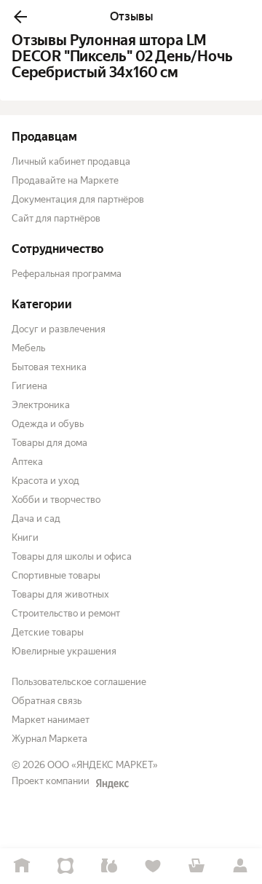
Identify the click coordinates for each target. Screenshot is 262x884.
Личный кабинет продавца (71, 161)
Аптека (27, 461)
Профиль (240, 866)
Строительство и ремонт (66, 613)
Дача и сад (36, 518)
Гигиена (29, 385)
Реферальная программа (67, 273)
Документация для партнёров (78, 199)
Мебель (28, 348)
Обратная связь (47, 700)
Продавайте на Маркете (65, 180)
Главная (22, 866)
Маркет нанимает (51, 719)
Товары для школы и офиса (72, 556)
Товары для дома (49, 442)
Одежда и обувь (48, 423)
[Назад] (20, 17)
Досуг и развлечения (59, 329)
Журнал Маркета (49, 738)
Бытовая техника (49, 366)
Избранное (153, 866)
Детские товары (48, 632)
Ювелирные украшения (64, 651)
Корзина (196, 866)
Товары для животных (60, 594)
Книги (25, 537)
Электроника (41, 404)
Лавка (109, 866)
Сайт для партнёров (56, 218)
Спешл (65, 866)
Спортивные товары (56, 575)
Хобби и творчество (56, 499)
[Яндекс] (112, 783)
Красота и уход (45, 480)
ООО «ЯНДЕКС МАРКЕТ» (102, 764)
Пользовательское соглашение (79, 681)
